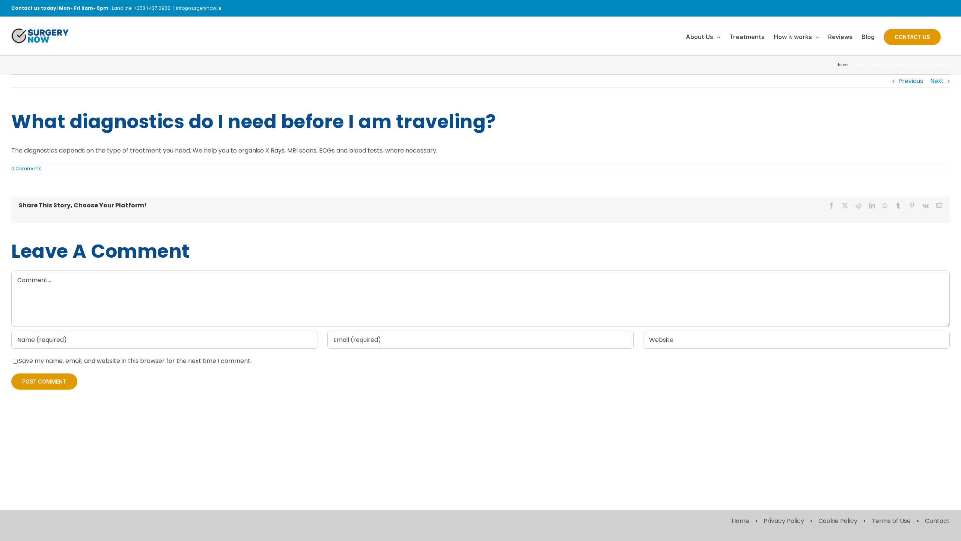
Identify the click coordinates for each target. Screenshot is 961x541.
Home (740, 521)
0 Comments (26, 168)
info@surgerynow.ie (198, 8)
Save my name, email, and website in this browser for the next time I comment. (135, 361)
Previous (910, 81)
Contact (937, 521)
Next (937, 81)
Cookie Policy (837, 521)
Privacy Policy (784, 521)
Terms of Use (891, 521)
